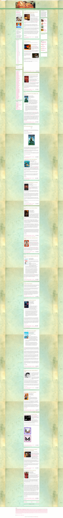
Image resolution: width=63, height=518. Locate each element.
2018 (17, 44)
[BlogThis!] (36, 89)
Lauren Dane (17, 76)
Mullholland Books (18, 107)
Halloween (29, 54)
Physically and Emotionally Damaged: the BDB (31, 74)
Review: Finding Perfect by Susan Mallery (30, 330)
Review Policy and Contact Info (25, 8)
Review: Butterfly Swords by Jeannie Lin (30, 470)
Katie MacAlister (17, 512)
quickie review (31, 204)
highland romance (23, 512)
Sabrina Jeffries (17, 85)
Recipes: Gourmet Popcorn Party (18, 12)
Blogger (37, 516)
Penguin (17, 108)
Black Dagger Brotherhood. (33, 81)
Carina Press (17, 103)
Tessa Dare (44, 510)
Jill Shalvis (34, 275)
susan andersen (30, 512)
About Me (20, 8)
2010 (17, 51)
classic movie (26, 252)
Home (16, 8)
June (17, 57)
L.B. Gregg (17, 79)
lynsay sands (23, 510)
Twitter (26, 152)
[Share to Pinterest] (38, 203)
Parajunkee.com (27, 130)
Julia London (42, 512)
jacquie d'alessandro (27, 512)
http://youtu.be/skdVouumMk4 (34, 46)
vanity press (21, 513)
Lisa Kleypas (17, 86)
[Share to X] (36, 178)
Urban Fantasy (45, 509)
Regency (41, 509)
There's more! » (25, 120)
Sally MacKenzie (18, 89)
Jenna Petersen (17, 92)
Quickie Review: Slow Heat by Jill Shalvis (30, 392)
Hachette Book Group (18, 105)
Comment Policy (38, 8)
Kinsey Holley (17, 82)
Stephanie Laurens (18, 87)
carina (46, 510)
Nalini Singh (17, 95)
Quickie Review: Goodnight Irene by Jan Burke (31, 182)
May (17, 58)
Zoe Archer (31, 133)
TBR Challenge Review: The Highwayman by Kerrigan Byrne (43, 30)
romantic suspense (33, 236)
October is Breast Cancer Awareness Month (30, 414)
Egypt (28, 236)
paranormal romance (36, 326)
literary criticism (19, 513)
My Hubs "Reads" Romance (28, 283)
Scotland (38, 510)
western (33, 510)
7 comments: (33, 279)
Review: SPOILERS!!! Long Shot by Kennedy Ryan (45, 20)
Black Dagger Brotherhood (30, 510)
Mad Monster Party (35, 242)
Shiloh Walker (17, 97)
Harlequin (17, 104)
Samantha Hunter (18, 83)
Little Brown (17, 106)
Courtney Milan (17, 91)
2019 (17, 43)
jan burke (29, 204)
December (18, 52)
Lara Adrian (17, 71)
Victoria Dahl (17, 75)
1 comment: (33, 325)
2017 (17, 45)
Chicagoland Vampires (29, 326)
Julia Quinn (17, 93)
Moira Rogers (20, 512)
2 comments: (33, 89)
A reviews (26, 326)
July (17, 56)
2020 (17, 42)
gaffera (33, 516)
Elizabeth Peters (17, 510)
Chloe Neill (33, 326)
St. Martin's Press (18, 109)
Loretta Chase (17, 74)
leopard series (17, 513)
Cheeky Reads (43, 46)
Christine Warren (18, 98)
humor (43, 509)
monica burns (30, 236)
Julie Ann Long (17, 88)
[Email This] (35, 89)
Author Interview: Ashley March (45, 23)
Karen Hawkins (17, 81)
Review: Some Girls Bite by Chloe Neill (30, 300)
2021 (17, 41)
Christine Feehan (18, 78)
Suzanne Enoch (17, 77)
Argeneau (33, 512)
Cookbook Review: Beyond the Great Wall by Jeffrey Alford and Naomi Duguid (30, 450)
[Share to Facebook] (37, 89)
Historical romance (18, 509)
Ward (45, 510)
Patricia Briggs (35, 510)
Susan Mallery (25, 347)
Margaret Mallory (18, 90)
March (17, 60)
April (17, 59)
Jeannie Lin (25, 499)
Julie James (17, 84)
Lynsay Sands (17, 94)
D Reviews (26, 236)
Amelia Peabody (25, 510)
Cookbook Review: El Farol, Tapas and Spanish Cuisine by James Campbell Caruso (31, 12)
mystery (39, 509)
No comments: (33, 203)
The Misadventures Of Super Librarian (44, 42)
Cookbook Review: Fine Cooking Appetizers (30, 159)
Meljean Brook (17, 73)
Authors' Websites (31, 8)
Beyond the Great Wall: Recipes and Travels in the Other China (35, 456)
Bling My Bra (35, 417)
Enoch (40, 512)
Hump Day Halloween (27, 41)
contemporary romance (25, 509)
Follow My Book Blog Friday (28, 126)
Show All (46, 51)
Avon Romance (17, 102)
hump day (29, 252)
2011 (17, 50)
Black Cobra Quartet (38, 512)
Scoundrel (32, 115)
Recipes (34, 8)
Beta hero (35, 512)
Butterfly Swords (33, 454)
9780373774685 (31, 333)
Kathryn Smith (17, 96)
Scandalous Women (44, 48)
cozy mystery (26, 204)
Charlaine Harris (18, 80)
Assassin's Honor (25, 219)
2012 (17, 49)
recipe (35, 509)
